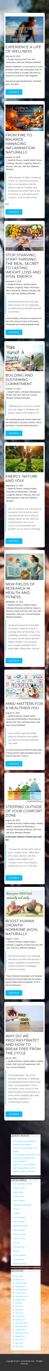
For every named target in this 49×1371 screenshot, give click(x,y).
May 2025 (19, 1309)
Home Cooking (18, 1200)
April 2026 (19, 1276)
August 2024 (20, 1336)
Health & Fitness (15, 160)
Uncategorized (18, 1259)
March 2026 (19, 1279)
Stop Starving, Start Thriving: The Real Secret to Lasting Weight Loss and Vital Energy (23, 266)
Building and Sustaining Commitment (19, 379)
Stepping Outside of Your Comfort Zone (23, 811)
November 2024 (21, 1326)
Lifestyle (18, 163)
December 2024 (21, 1323)
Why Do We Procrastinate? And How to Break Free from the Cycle (23, 1044)
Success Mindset (32, 614)
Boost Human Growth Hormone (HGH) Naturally (21, 927)
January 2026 (20, 1286)
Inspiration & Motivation (17, 491)
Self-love (20, 62)
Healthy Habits (29, 284)
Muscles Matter (19, 1230)
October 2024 (20, 1329)
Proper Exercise (15, 59)
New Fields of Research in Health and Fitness (20, 590)
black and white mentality (22, 1184)
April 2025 (19, 1313)
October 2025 (20, 1293)
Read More (14, 92)
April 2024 (19, 1346)
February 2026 (20, 1283)
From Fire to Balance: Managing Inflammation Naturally (20, 143)
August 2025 (20, 1299)
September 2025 (21, 1296)
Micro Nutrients (13, 290)
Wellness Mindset (33, 62)
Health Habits (29, 160)
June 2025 (19, 1306)
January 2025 (20, 1319)
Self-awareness (13, 497)
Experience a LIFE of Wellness (23, 49)
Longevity (27, 163)
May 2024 (19, 1343)
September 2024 (21, 1333)
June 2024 (19, 1339)
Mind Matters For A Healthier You (24, 705)
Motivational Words (23, 608)
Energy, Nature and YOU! (21, 478)
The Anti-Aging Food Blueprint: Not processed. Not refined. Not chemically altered (26, 1157)
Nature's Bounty (28, 290)
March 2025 (19, 1316)
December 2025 (21, 1289)
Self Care (27, 59)
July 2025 (18, 1303)
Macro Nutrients (31, 287)
